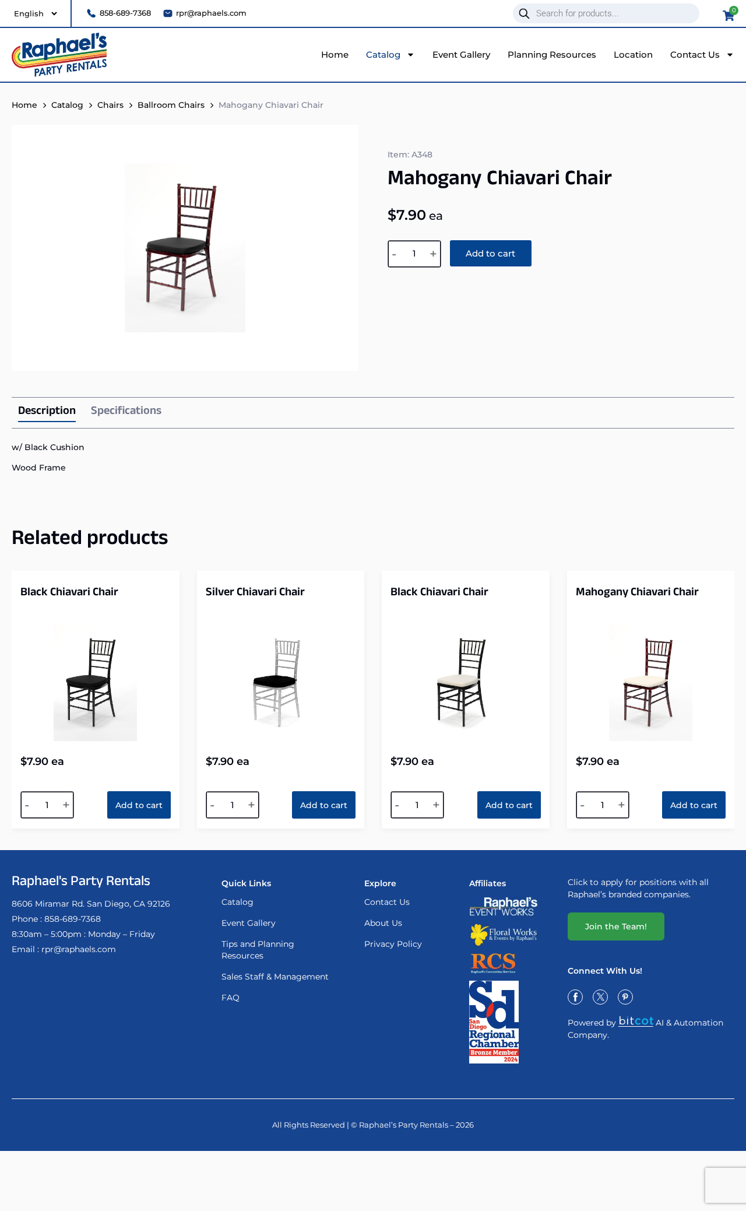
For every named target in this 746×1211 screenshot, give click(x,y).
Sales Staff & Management (275, 976)
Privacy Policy (393, 944)
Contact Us (695, 54)
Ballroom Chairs (171, 105)
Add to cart (490, 253)
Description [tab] (47, 412)
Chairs (110, 105)
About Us (383, 923)
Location (633, 54)
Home (335, 54)
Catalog (383, 54)
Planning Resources (552, 54)
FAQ (230, 997)
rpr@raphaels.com (78, 949)
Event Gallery (461, 54)
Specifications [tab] (126, 412)
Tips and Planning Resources (257, 950)
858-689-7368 (72, 919)
